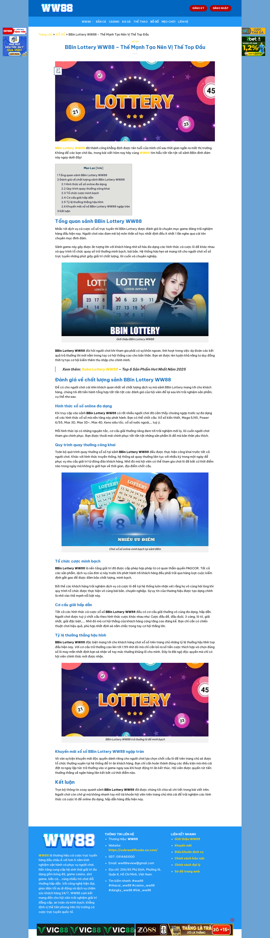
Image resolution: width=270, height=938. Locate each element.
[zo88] (184, 930)
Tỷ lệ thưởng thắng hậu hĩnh (82, 202)
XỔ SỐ (154, 21)
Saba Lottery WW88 (100, 369)
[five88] (253, 32)
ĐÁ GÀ (126, 21)
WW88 (86, 21)
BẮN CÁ (101, 21)
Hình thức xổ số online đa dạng (84, 184)
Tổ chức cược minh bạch (80, 193)
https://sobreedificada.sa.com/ (133, 850)
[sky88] (15, 47)
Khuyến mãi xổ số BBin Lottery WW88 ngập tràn (95, 206)
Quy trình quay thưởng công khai (85, 188)
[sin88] (15, 32)
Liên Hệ (183, 21)
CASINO (114, 21)
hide (99, 168)
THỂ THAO (141, 21)
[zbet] (253, 47)
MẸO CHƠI (168, 21)
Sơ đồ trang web (187, 871)
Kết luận (63, 211)
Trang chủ (45, 34)
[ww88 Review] (57, 8)
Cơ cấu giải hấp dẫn (77, 197)
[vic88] (86, 930)
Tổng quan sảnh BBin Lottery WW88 (82, 175)
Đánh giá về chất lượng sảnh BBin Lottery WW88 (91, 179)
